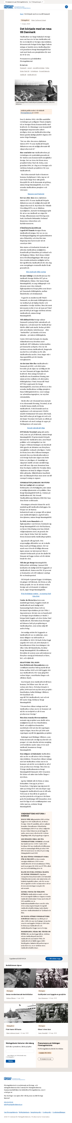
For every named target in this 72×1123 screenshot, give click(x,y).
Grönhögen (34, 71)
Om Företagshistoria (11, 1112)
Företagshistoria (26, 113)
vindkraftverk (31, 75)
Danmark (23, 68)
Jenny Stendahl (42, 1033)
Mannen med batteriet (36, 194)
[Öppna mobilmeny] (66, 6)
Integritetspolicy (35, 1112)
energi (29, 68)
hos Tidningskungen (23, 2)
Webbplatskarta (24, 1112)
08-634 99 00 (8, 1102)
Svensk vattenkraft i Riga (36, 428)
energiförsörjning (38, 68)
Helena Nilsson (11, 998)
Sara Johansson (43, 998)
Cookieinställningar (58, 1112)
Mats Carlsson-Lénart (38, 20)
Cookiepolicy (46, 1112)
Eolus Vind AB (24, 71)
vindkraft (23, 75)
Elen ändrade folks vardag (36, 272)
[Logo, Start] (17, 7)
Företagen (10, 991)
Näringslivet (25, 20)
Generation (45, 1117)
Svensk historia (44, 71)
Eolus (47, 68)
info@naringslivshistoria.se (13, 1105)
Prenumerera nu (45, 1059)
